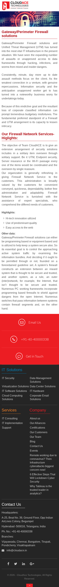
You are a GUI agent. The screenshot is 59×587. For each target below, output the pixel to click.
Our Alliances (37, 423)
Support (6, 427)
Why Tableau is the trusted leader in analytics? (41, 490)
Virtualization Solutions (15, 386)
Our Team (35, 436)
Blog (32, 441)
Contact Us (36, 446)
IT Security (8, 378)
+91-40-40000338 (34, 339)
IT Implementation (12, 423)
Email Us (35, 322)
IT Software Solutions (14, 391)
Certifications (37, 427)
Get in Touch (34, 356)
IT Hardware (37, 391)
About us (35, 418)
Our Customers (38, 432)
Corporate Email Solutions (39, 397)
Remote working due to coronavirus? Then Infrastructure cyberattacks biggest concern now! (43, 462)
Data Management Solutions (40, 380)
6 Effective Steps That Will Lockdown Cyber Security (42, 478)
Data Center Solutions (43, 386)
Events (34, 450)
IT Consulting (10, 418)
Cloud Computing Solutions (12, 397)
